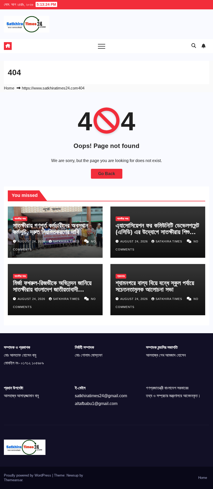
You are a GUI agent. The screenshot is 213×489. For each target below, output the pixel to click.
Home (9, 88)
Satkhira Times (67, 241)
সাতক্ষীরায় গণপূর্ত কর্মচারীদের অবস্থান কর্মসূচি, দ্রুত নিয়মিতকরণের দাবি (50, 228)
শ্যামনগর (121, 276)
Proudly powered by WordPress (28, 475)
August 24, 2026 (32, 241)
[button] (193, 45)
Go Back (106, 173)
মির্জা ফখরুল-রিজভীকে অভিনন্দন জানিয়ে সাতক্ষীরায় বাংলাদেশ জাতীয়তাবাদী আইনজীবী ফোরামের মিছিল (52, 289)
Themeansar (13, 480)
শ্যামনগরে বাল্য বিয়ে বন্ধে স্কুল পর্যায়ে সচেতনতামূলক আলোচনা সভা (155, 286)
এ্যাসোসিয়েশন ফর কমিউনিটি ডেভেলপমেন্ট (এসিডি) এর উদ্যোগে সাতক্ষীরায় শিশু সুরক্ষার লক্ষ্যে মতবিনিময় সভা (157, 232)
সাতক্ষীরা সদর (20, 218)
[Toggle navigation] (102, 46)
